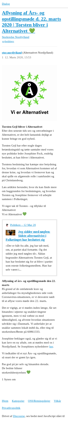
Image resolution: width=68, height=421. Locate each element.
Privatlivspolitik (11, 407)
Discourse (19, 416)
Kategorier (18, 400)
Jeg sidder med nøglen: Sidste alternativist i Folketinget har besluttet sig (28, 235)
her (51, 346)
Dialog (6, 3)
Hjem (5, 400)
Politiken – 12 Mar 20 (23, 224)
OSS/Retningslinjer (39, 400)
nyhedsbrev (8, 41)
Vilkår (57, 400)
